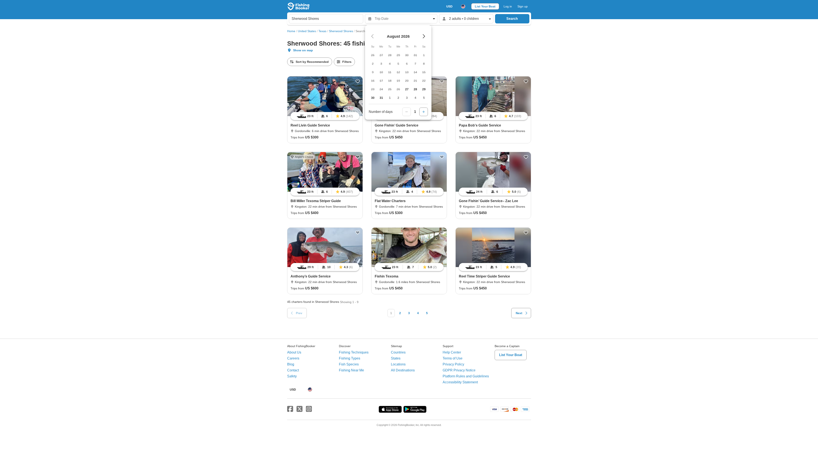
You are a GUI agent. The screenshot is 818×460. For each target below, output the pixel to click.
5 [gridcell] (424, 97)
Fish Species (349, 364)
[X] (299, 409)
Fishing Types (349, 358)
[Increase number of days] (423, 112)
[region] (325, 116)
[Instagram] (309, 409)
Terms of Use (452, 358)
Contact (293, 370)
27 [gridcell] (407, 89)
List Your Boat (485, 6)
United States (307, 31)
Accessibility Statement (460, 382)
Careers (293, 358)
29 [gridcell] (424, 89)
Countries (398, 352)
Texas (322, 31)
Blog (290, 364)
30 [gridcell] (372, 97)
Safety (292, 376)
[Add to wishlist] (357, 81)
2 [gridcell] (398, 97)
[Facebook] (290, 409)
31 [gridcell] (381, 97)
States (395, 358)
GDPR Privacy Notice (459, 370)
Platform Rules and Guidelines (466, 376)
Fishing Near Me (351, 370)
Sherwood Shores (341, 31)
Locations (398, 364)
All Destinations (403, 370)
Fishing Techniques (354, 352)
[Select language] (463, 6)
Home (291, 31)
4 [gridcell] (415, 97)
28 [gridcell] (415, 89)
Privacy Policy (453, 364)
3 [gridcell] (407, 97)
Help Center (452, 352)
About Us (294, 352)
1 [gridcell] (390, 97)
